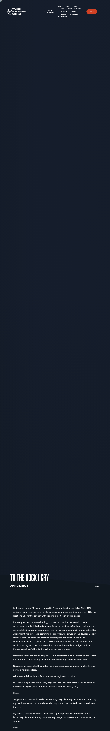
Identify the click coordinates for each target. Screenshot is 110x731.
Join (75, 6)
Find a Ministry (50, 11)
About (68, 6)
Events (63, 14)
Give (63, 9)
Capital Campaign (74, 9)
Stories (73, 11)
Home (60, 6)
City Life (64, 11)
